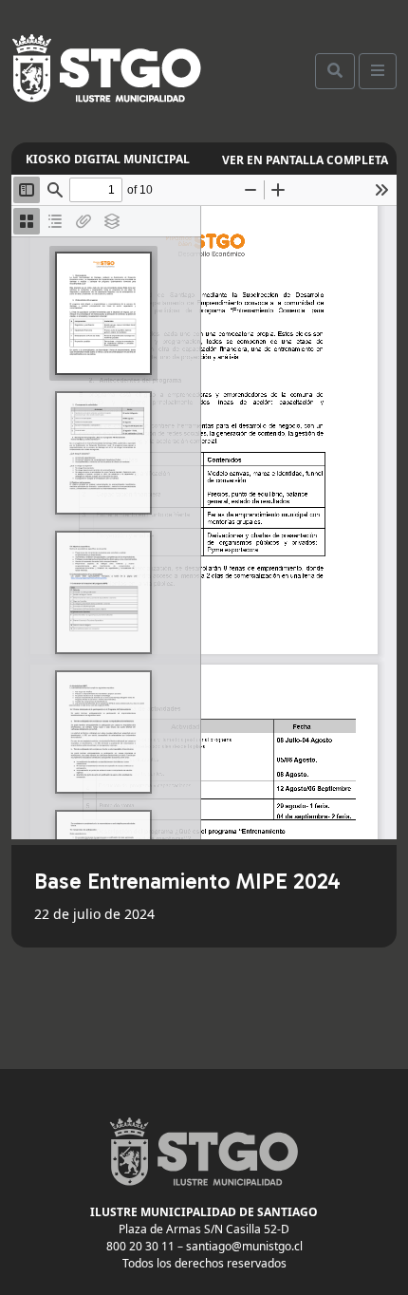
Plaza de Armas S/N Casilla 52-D (204, 1229)
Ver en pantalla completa (305, 160)
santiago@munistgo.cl (244, 1246)
